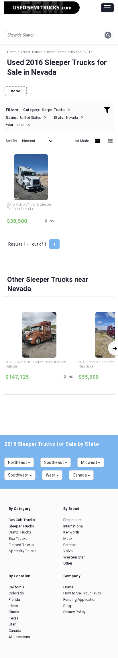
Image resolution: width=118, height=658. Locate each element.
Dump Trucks (20, 532)
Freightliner (72, 520)
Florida (14, 599)
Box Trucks (18, 538)
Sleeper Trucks (21, 526)
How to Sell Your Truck (82, 593)
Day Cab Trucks (22, 520)
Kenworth (71, 532)
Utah (12, 624)
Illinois (14, 612)
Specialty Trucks (23, 551)
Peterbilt (70, 545)
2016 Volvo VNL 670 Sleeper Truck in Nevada (29, 206)
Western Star (74, 557)
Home (68, 587)
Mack (67, 538)
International (73, 526)
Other (67, 563)
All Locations (19, 637)
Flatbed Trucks (21, 545)
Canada (15, 630)
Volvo (15, 91)
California (16, 587)
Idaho (13, 606)
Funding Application (80, 599)
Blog (67, 606)
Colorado (16, 593)
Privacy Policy (74, 612)
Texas (14, 618)
